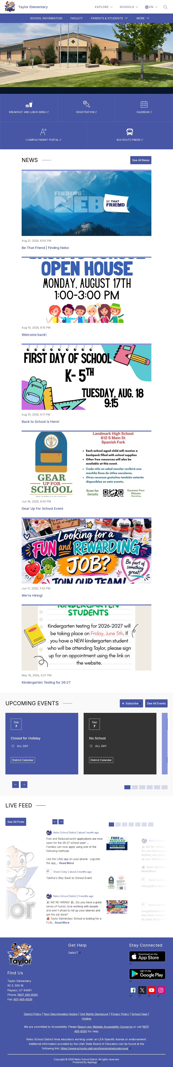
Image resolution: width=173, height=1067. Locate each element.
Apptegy (92, 1062)
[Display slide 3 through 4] (135, 787)
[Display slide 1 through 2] (127, 787)
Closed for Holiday (26, 738)
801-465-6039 (23, 999)
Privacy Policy (120, 1014)
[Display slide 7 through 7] (150, 824)
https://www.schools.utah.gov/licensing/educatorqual (94, 1048)
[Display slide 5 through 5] (137, 824)
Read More (66, 863)
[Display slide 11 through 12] (165, 787)
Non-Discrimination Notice (61, 1014)
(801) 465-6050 (27, 994)
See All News (140, 160)
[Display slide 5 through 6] (142, 787)
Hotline (86, 1018)
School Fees (139, 1014)
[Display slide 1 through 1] (111, 824)
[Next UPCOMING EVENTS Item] (24, 784)
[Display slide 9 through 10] (157, 787)
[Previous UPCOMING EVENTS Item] (15, 784)
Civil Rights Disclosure (94, 1014)
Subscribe (130, 703)
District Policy (32, 1014)
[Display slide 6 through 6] (144, 824)
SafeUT (73, 952)
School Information (46, 18)
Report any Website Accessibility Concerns (105, 1026)
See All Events (156, 703)
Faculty (76, 18)
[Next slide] (61, 821)
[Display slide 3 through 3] (124, 824)
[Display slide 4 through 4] (131, 824)
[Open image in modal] (116, 843)
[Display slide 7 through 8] (150, 787)
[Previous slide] (55, 821)
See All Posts (15, 821)
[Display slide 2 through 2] (118, 824)
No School (97, 738)
